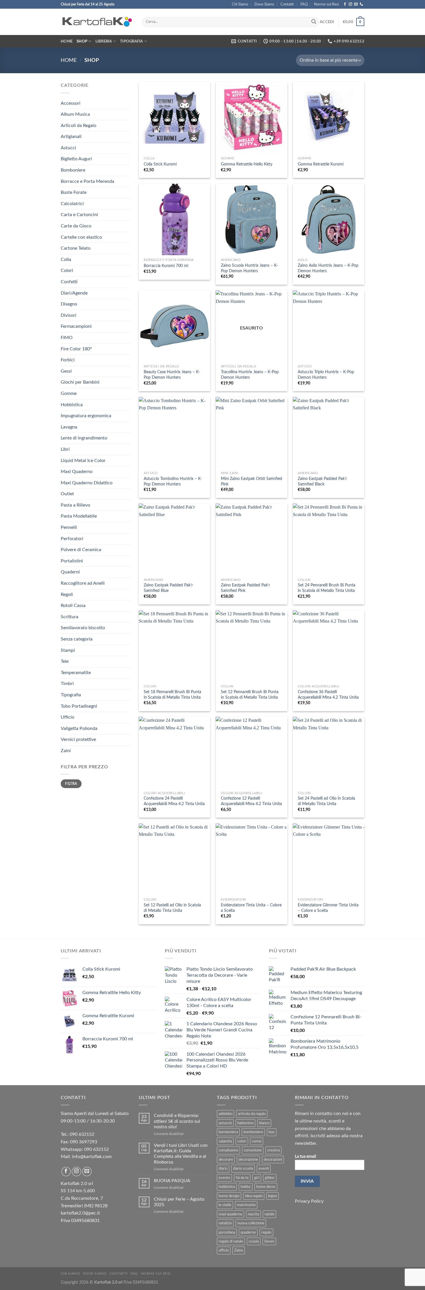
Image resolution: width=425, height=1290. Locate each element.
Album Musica (75, 114)
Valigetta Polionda (79, 728)
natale (269, 1214)
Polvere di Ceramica (81, 549)
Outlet (67, 494)
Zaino (238, 1250)
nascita (253, 1214)
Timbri (67, 683)
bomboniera (228, 1132)
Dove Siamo (264, 4)
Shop (82, 41)
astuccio (225, 1123)
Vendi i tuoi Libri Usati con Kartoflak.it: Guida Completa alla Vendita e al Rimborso (181, 1153)
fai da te (242, 1177)
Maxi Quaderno (77, 471)
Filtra (71, 783)
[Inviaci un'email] (356, 4)
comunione (253, 1150)
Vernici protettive (78, 739)
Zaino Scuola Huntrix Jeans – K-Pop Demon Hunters (249, 268)
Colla (66, 259)
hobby (246, 1186)
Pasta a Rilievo (75, 505)
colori (241, 1141)
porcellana (227, 1232)
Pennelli (69, 527)
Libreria (103, 41)
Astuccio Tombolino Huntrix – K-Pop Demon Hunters (173, 481)
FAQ (304, 4)
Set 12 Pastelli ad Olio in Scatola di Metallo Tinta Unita (172, 908)
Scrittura (69, 616)
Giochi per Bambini (80, 382)
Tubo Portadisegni (79, 706)
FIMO (67, 337)
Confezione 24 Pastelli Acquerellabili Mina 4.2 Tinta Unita (174, 801)
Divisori (68, 315)
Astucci (68, 148)
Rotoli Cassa (73, 605)
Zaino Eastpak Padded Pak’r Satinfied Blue (168, 588)
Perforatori (72, 538)
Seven (269, 1241)
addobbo (225, 1114)
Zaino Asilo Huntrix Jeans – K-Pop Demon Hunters (328, 268)
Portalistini (72, 561)
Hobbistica (72, 404)
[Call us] (361, 4)
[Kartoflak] (97, 22)
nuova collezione (250, 1223)
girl (256, 1177)
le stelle (225, 1205)
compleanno (228, 1150)
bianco (264, 1123)
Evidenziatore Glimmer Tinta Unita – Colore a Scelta (328, 908)
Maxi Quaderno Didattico (86, 483)
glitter (270, 1177)
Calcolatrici (72, 203)
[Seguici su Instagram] (350, 4)
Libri (65, 449)
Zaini (66, 750)
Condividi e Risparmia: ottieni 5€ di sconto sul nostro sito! (177, 1121)
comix (256, 1141)
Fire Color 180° (76, 349)
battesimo (245, 1123)
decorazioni (273, 1159)
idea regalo (254, 1196)
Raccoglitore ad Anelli (83, 583)
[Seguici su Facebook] (345, 4)
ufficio (224, 1250)
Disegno (69, 304)
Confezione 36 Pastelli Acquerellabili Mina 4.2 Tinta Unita (328, 695)
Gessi (66, 371)
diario (223, 1168)
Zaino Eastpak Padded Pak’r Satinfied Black (322, 481)
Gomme (69, 393)
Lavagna (69, 427)
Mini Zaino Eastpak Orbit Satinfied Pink (251, 481)
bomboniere (253, 1132)
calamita (225, 1141)
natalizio (225, 1223)
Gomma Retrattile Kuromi (320, 164)
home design (229, 1196)
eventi (263, 1168)
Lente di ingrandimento (84, 438)
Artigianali (71, 136)
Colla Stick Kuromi (160, 164)
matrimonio (246, 1205)
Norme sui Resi (326, 4)
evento (224, 1177)
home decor (266, 1186)
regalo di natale (231, 1241)
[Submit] (314, 22)
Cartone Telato (75, 248)
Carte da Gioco (76, 226)
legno (272, 1196)
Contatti (287, 4)
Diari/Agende (74, 293)
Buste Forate (73, 192)
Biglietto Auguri (76, 159)
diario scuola (243, 1168)
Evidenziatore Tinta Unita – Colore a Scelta (251, 908)
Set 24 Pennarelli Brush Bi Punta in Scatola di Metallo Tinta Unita (326, 588)
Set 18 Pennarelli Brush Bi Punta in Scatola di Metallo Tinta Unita (172, 695)
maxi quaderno (230, 1214)
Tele (65, 661)
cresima (273, 1150)
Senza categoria (77, 639)
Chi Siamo (240, 4)
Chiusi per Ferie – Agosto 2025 (179, 1202)
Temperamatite (76, 672)
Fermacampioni (76, 326)
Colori (67, 270)
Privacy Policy (309, 1201)
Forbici (68, 360)
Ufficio (67, 717)
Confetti (69, 281)
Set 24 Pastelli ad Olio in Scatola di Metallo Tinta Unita (326, 801)
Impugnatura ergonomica (86, 415)
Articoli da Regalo (78, 125)
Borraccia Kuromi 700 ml (166, 266)
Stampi (68, 650)
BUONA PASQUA (172, 1180)
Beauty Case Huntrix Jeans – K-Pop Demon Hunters (172, 375)
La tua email (305, 1156)
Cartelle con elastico (81, 237)
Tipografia (131, 41)
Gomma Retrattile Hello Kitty (246, 164)
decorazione (248, 1159)
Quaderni (70, 572)
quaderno (248, 1232)
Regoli (67, 594)
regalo (266, 1232)
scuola (254, 1241)
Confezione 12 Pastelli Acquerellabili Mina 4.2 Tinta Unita (251, 801)
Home (67, 41)
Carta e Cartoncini (79, 214)
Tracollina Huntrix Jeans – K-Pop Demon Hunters (250, 375)
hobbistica (227, 1186)
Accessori (70, 103)
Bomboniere (73, 170)
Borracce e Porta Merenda (87, 181)
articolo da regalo (252, 1114)
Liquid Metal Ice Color (83, 460)
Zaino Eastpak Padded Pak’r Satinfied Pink (245, 588)
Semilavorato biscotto (83, 627)
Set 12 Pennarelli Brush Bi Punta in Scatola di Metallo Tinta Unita (249, 695)
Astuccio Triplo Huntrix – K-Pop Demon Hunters (326, 375)
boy (272, 1132)
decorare (226, 1159)
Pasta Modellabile (79, 516)
